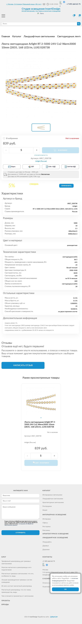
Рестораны (46, 526)
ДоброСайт (54, 617)
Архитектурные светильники (53, 502)
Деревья (45, 546)
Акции (44, 510)
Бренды (5, 604)
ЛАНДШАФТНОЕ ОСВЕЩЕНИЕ (55, 537)
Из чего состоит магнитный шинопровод (17, 586)
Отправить (20, 532)
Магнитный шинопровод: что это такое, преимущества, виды (16, 591)
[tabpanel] (41, 402)
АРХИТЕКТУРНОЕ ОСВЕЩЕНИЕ (55, 534)
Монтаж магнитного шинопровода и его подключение (16, 569)
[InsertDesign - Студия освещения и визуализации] (41, 16)
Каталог (46, 490)
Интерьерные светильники (52, 495)
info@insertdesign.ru (49, 575)
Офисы (45, 523)
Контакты (47, 557)
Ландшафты (47, 542)
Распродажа (47, 506)
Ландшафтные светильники (52, 498)
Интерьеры (46, 519)
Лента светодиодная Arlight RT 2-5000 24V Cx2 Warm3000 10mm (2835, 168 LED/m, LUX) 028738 (40, 424)
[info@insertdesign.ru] (44, 4)
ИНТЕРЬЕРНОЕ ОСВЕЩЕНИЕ (54, 514)
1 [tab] (41, 417)
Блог (4, 557)
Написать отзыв (23, 365)
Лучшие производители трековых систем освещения (17, 581)
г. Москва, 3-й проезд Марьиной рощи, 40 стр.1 (23, 4)
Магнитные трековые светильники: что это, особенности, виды (18, 575)
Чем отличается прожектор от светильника (17, 596)
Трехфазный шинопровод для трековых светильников (16, 562)
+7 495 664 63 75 (73, 4)
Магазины (46, 530)
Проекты (6, 600)
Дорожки (46, 549)
